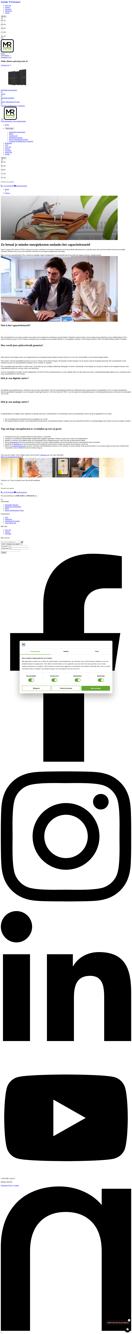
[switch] (54, 680)
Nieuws (7, 7)
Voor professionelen (19, 121)
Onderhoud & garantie (12, 521)
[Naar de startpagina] (7, 52)
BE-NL (3, 20)
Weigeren (36, 688)
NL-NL (3, 36)
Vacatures (8, 9)
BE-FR (3, 24)
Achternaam (5, 548)
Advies (7, 13)
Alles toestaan (96, 688)
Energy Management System (14, 510)
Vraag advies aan (10, 523)
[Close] (1, 1332)
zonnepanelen (14, 442)
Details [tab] (66, 651)
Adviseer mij (5, 65)
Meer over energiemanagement (11, 457)
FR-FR (3, 28)
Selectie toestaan (66, 688)
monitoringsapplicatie (19, 446)
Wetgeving (8, 11)
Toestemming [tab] (35, 651)
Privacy (10, 1185)
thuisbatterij (17, 444)
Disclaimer (4, 1185)
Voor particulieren (6, 121)
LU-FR (3, 32)
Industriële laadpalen (11, 505)
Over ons (8, 5)
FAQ (6, 517)
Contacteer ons (44, 455)
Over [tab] (97, 651)
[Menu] (2, 38)
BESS (7, 508)
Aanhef (3, 544)
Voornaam (4, 546)
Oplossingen (9, 128)
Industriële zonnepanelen (13, 507)
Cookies (16, 1185)
